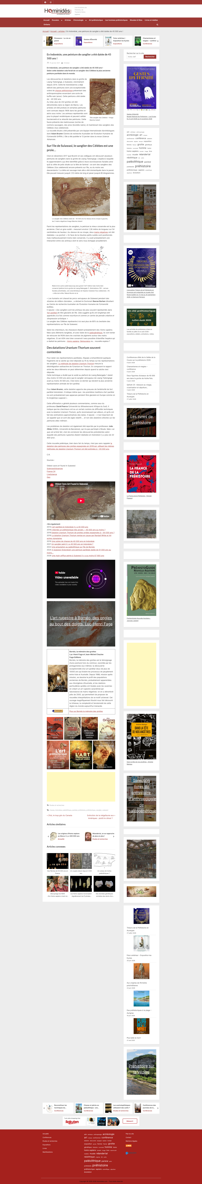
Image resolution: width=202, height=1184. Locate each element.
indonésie (58, 810)
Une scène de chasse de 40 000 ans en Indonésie (73, 541)
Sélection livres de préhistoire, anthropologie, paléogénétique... (143, 204)
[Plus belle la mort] (141, 1026)
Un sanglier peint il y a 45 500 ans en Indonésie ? (72, 544)
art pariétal (52, 313)
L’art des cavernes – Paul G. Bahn (72, 735)
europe (141, 141)
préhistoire (81, 810)
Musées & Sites (136, 20)
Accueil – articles (57, 31)
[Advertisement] (81, 787)
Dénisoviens (85, 341)
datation (149, 138)
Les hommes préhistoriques (116, 20)
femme (129, 145)
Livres (45, 1148)
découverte (130, 141)
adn (128, 132)
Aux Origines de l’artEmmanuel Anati (107, 735)
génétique (148, 145)
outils (142, 158)
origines (98, 1157)
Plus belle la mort (134, 1038)
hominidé (135, 148)
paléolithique (67, 810)
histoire (129, 148)
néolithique (132, 157)
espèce (136, 141)
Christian (67, 63)
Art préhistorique (96, 20)
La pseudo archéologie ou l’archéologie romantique (121, 39)
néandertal (144, 154)
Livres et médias (151, 20)
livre (150, 151)
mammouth (113, 1150)
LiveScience (52, 474)
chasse (52, 810)
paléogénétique (95, 333)
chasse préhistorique (64, 91)
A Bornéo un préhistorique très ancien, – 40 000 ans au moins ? (78, 530)
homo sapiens (133, 151)
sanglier (99, 810)
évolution (136, 173)
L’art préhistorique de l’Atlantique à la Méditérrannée (58, 765)
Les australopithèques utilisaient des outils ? (66, 1106)
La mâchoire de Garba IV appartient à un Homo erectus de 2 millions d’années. (154, 1106)
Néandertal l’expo (152, 39)
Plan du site (130, 1134)
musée (135, 154)
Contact (128, 1137)
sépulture (129, 173)
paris (110, 1161)
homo (149, 148)
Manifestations (48, 1152)
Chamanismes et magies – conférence (94, 39)
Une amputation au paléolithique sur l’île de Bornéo (73, 547)
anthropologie (140, 132)
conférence (140, 138)
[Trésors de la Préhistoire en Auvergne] (141, 916)
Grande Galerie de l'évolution (141, 856)
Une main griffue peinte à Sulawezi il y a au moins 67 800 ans (78, 556)
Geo (48, 477)
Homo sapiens (73, 341)
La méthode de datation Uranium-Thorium (76, 364)
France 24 (51, 471)
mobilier (129, 154)
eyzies (94, 1144)
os (139, 158)
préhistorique (90, 810)
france (134, 145)
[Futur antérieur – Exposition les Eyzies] (141, 944)
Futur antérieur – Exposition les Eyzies (65, 39)
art (141, 135)
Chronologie (78, 20)
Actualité (46, 1134)
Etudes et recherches (57, 805)
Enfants (47, 24)
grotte (140, 144)
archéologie (132, 135)
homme (142, 148)
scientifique (148, 170)
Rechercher (150, 57)
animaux (132, 132)
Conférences (91, 44)
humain (142, 151)
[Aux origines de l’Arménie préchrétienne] (141, 971)
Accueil (46, 20)
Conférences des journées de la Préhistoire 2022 (93, 1106)
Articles (68, 20)
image (146, 151)
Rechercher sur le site (135, 53)
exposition (148, 141)
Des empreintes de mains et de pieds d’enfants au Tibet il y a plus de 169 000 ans (104, 834)
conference (130, 138)
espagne (99, 1140)
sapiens (141, 170)
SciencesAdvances (55, 468)
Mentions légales (131, 1141)
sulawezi (105, 810)
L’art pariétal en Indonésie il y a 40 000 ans (70, 527)
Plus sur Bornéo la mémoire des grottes (86, 711)
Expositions (61, 44)
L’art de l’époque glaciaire (104, 767)
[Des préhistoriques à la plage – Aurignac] (141, 999)
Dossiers (55, 20)
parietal (74, 810)
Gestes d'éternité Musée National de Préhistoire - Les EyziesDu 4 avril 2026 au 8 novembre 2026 (141, 116)
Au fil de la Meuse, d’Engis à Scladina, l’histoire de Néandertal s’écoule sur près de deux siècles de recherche (125, 1106)
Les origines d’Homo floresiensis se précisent (68, 834)
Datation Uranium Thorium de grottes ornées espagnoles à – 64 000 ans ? (82, 533)
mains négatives (101, 232)
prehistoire (130, 167)
